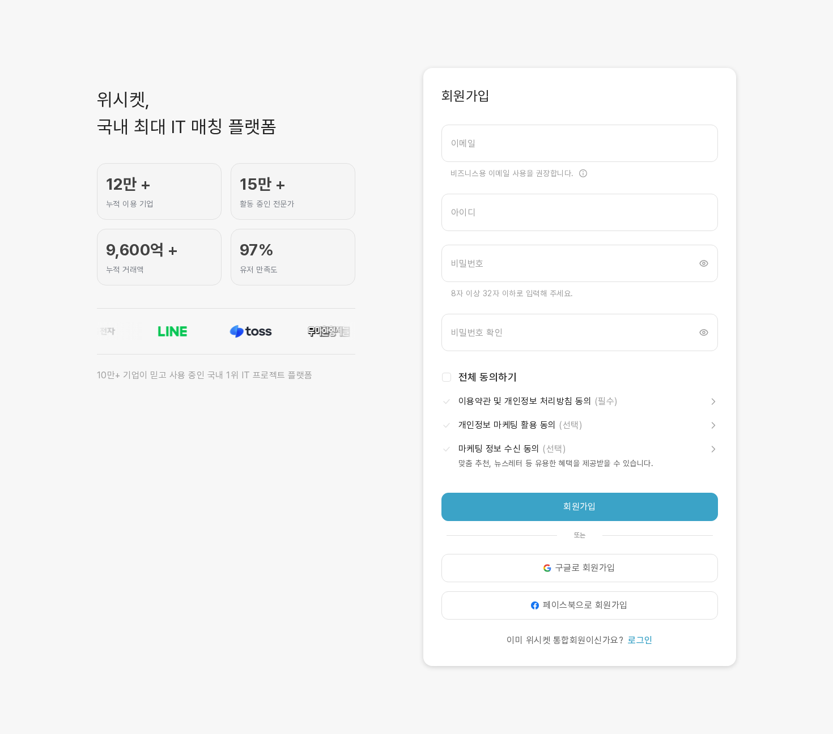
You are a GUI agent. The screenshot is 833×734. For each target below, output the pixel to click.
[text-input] (579, 143)
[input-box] (579, 143)
